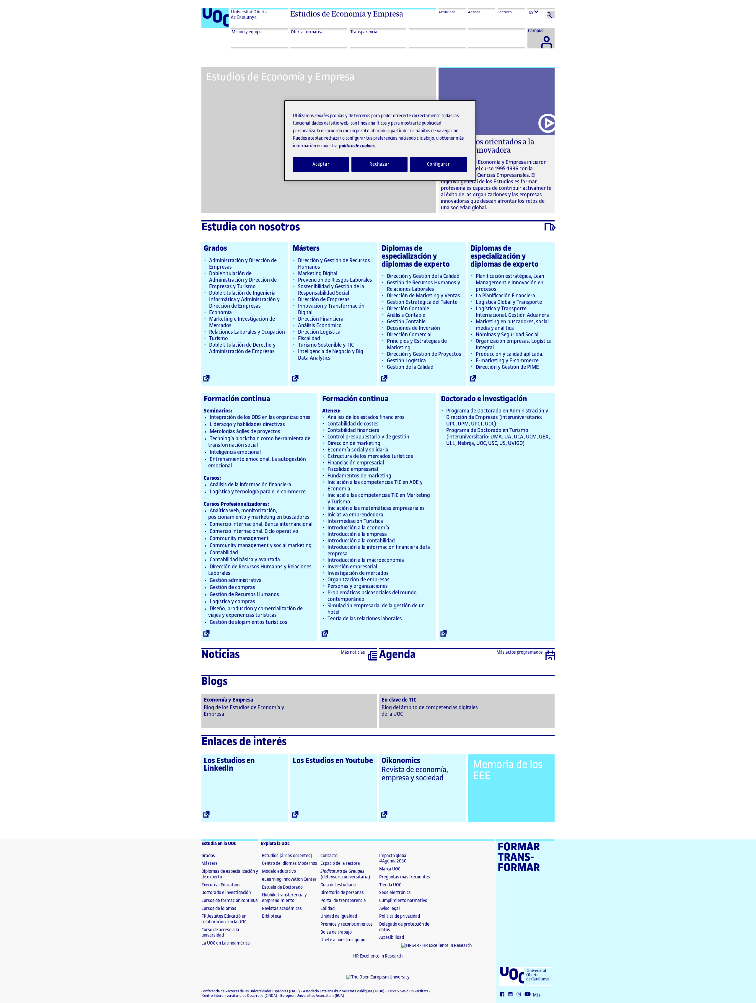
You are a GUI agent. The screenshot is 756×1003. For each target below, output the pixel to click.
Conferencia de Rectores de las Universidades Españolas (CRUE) (250, 991)
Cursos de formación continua (229, 900)
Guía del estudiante (339, 885)
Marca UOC (389, 869)
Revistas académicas (282, 908)
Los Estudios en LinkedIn (229, 764)
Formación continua (237, 399)
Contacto (505, 12)
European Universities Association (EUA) (311, 996)
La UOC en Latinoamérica (225, 943)
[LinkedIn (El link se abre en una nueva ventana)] (511, 995)
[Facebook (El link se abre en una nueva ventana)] (503, 995)
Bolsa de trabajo (336, 932)
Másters (306, 248)
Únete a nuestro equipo (342, 939)
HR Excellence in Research (378, 956)
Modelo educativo (279, 871)
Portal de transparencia (343, 900)
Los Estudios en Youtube (333, 760)
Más (536, 995)
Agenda (474, 12)
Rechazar (379, 164)
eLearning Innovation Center (289, 879)
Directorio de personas (342, 892)
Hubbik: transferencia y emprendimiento (284, 898)
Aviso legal (389, 908)
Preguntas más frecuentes (404, 877)
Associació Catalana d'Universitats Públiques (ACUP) (343, 991)
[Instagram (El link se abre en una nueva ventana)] (520, 995)
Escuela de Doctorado (282, 887)
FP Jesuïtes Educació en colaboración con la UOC (224, 919)
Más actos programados (519, 652)
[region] (380, 140)
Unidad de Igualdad (338, 916)
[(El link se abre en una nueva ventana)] (289, 710)
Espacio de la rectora (340, 863)
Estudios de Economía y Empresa (346, 14)
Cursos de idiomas (218, 908)
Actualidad (447, 12)
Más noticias (353, 652)
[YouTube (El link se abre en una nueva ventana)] (529, 995)
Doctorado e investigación (484, 399)
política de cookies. (357, 146)
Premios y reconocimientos (346, 924)
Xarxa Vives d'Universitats (407, 991)
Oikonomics (401, 760)
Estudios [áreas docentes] (287, 855)
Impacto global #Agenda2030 (393, 858)
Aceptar (320, 164)
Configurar (438, 164)
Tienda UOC (390, 885)
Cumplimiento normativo (403, 900)
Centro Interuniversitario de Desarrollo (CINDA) (239, 996)
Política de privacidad (399, 916)
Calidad (327, 908)
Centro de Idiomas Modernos (289, 863)
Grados (215, 248)
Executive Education (220, 885)
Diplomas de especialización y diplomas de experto (416, 256)
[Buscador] (551, 14)
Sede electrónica (395, 892)
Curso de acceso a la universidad (220, 932)
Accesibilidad (391, 937)
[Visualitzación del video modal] (547, 123)
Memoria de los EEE (507, 770)
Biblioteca (271, 916)
